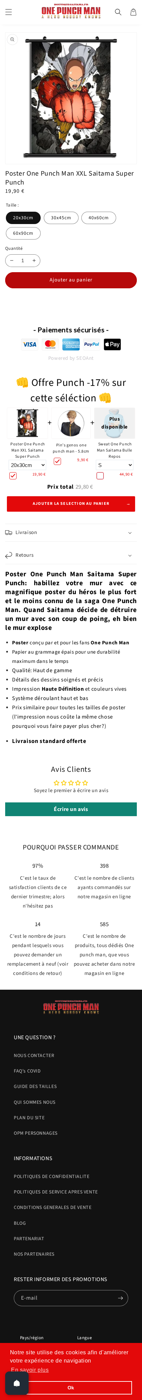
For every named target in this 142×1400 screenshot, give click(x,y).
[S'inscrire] (120, 1298)
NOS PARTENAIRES (34, 1254)
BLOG (20, 1223)
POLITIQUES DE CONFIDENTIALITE (51, 1176)
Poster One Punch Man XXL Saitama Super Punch (27, 450)
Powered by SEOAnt (71, 358)
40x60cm (99, 217)
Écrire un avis (71, 809)
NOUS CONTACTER (34, 1055)
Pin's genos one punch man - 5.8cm (71, 448)
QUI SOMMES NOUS (34, 1102)
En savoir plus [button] (30, 1370)
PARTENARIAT (29, 1238)
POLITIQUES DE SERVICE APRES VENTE (56, 1192)
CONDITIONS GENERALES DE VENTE (52, 1207)
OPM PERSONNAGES (36, 1133)
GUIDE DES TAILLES (35, 1086)
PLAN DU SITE (29, 1117)
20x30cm (23, 217)
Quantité (13, 248)
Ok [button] (71, 1387)
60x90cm (23, 233)
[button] (8, 12)
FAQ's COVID (27, 1071)
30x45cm (61, 217)
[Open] (17, 1383)
